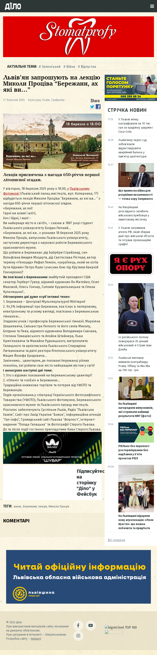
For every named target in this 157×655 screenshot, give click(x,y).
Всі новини (116, 540)
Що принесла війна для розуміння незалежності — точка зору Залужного (135, 195)
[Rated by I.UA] (114, 633)
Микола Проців (58, 506)
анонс (17, 506)
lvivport (36, 638)
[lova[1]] (78, 602)
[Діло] (13, 6)
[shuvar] (52, 463)
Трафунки (57, 100)
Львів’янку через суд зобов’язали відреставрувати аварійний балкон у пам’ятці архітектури (132, 148)
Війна (70, 67)
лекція (42, 506)
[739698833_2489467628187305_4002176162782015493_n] (78, 56)
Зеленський (51, 67)
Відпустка (88, 67)
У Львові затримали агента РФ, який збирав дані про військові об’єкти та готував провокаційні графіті (136, 236)
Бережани (30, 506)
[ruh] (131, 275)
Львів (46, 100)
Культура (34, 100)
